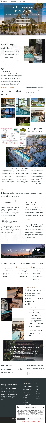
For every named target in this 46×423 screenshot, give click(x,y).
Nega (29, 418)
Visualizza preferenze (39, 418)
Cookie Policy (24, 421)
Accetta (21, 418)
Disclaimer (19, 415)
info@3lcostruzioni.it (10, 385)
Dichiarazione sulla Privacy (32, 421)
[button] (43, 407)
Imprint (38, 421)
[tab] (37, 307)
